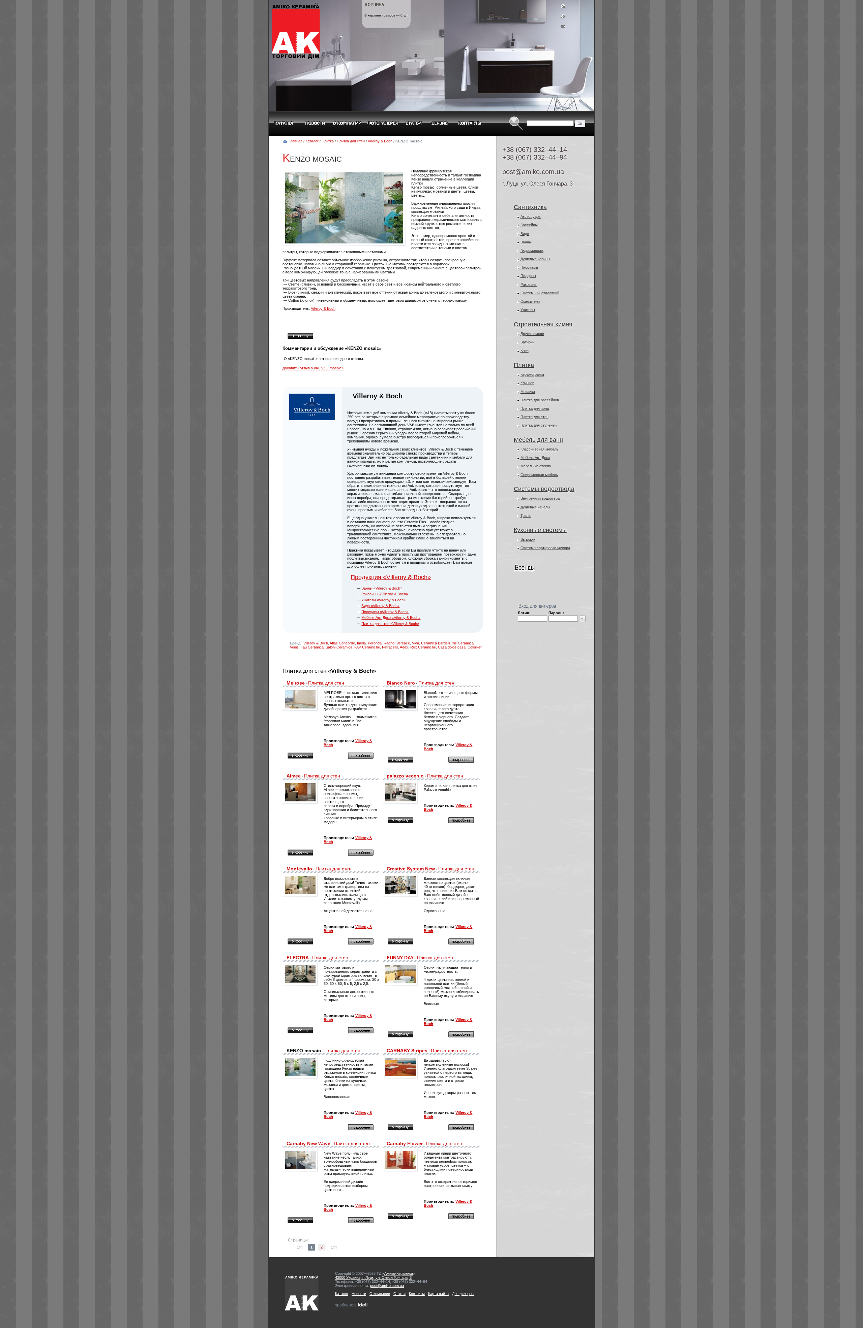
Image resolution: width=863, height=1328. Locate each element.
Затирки (527, 342)
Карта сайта (438, 1294)
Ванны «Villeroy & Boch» (381, 588)
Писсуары (529, 267)
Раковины (528, 285)
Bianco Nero (401, 683)
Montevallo (299, 868)
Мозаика (527, 392)
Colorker (475, 647)
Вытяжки (527, 539)
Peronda (375, 643)
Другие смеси (532, 334)
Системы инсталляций (539, 293)
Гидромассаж (531, 250)
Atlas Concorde (342, 643)
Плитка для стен (351, 141)
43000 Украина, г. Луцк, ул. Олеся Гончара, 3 (373, 1277)
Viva (415, 643)
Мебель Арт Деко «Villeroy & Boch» (390, 618)
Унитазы (527, 310)
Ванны (526, 242)
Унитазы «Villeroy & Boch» (383, 600)
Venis (294, 647)
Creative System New (411, 868)
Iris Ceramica (463, 643)
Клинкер (527, 383)
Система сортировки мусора (545, 548)
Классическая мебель (539, 449)
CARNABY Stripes (407, 1050)
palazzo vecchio (405, 775)
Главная (295, 141)
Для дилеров (463, 1294)
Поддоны (528, 276)
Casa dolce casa (452, 647)
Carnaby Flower (405, 1143)
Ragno (389, 643)
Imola (361, 643)
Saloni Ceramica (339, 647)
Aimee (294, 775)
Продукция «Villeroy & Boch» (391, 577)
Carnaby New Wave (308, 1143)
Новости (359, 1294)
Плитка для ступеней (538, 425)
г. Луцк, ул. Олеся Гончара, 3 (537, 184)
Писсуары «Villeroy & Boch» (385, 612)
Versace (403, 643)
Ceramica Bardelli (435, 643)
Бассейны (529, 225)
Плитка (328, 141)
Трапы (525, 515)
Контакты (417, 1294)
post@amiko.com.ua (533, 171)
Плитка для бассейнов (539, 400)
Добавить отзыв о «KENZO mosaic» (313, 368)
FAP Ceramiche (367, 647)
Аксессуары (530, 216)
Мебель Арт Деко (535, 458)
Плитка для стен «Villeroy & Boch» (390, 624)
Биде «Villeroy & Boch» (380, 606)
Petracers (390, 647)
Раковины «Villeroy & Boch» (384, 594)
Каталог (312, 141)
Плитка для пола (534, 408)
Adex (404, 647)
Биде (524, 234)
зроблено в (350, 1305)
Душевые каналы (535, 507)
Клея (524, 350)
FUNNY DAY (400, 957)
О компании (379, 1294)
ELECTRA (298, 957)
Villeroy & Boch (380, 141)
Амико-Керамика (398, 1273)
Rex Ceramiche (423, 647)
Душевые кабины (535, 259)
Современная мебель (539, 475)
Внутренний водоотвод (540, 498)
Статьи (399, 1294)
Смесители (530, 301)
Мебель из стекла (535, 466)
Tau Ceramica (312, 647)
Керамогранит (532, 374)
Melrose (296, 683)
